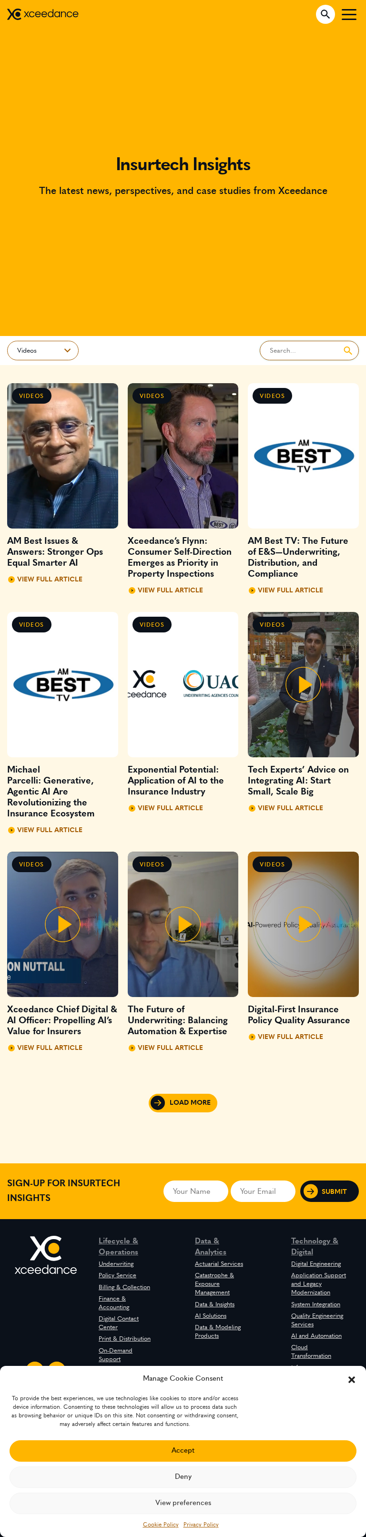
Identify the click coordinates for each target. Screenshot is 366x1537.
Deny (183, 1476)
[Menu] (349, 14)
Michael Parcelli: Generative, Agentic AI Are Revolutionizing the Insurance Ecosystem (51, 791)
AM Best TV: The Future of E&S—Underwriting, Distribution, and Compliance (298, 558)
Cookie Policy (161, 1524)
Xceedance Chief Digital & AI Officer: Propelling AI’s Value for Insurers (62, 1020)
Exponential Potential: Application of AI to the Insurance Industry (176, 780)
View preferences (183, 1502)
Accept (183, 1450)
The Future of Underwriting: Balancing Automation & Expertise (178, 1020)
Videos (31, 396)
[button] (351, 1379)
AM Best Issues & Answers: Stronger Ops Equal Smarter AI (55, 552)
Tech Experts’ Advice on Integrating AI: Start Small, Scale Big (298, 780)
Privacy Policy (201, 1524)
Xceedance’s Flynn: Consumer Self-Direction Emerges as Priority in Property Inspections (180, 558)
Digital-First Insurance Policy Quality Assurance (299, 1015)
